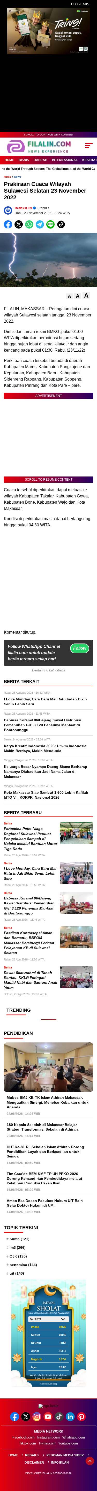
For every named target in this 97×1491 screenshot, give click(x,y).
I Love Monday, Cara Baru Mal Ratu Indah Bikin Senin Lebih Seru (30, 874)
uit (17, 1273)
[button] (69, 296)
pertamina (23, 1265)
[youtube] (48, 1420)
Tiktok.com (27, 1443)
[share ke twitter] (19, 227)
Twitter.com (47, 1443)
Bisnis (24, 160)
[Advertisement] (48, 580)
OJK (18, 1256)
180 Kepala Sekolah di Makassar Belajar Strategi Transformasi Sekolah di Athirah (42, 1127)
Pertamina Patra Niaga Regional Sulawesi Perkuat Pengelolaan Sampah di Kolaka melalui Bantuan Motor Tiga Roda (30, 839)
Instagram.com (48, 1437)
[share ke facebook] (9, 227)
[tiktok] (60, 1420)
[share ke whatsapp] (30, 227)
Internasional (65, 160)
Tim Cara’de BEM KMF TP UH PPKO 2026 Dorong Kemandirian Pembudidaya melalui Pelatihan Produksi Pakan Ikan (44, 1178)
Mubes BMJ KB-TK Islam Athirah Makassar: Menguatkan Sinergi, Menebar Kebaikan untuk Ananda (47, 1102)
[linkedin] (71, 1420)
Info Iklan (60, 1462)
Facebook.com (23, 1437)
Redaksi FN (23, 208)
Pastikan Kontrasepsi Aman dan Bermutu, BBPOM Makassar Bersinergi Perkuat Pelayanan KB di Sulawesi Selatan (29, 943)
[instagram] (37, 1420)
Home (9, 160)
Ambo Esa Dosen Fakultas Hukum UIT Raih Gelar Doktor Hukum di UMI (45, 1203)
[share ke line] (51, 227)
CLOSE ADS (80, 4)
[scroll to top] (90, 1461)
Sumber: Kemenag (48, 1384)
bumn (19, 1239)
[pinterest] (82, 1420)
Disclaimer (34, 1462)
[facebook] (15, 1420)
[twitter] (26, 1420)
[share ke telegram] (40, 227)
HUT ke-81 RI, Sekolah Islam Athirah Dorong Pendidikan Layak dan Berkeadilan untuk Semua (45, 1151)
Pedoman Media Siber (65, 1455)
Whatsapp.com (73, 1437)
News (17, 176)
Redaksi (32, 1455)
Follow (79, 648)
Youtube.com (68, 1443)
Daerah (40, 160)
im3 (18, 1247)
